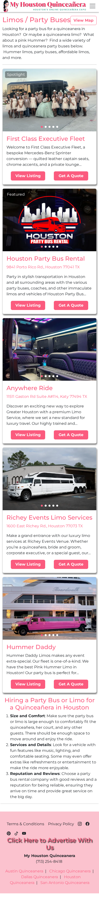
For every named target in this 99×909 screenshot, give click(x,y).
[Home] (6, 6)
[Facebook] (87, 823)
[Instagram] (80, 823)
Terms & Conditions (25, 824)
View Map (83, 20)
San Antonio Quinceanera (64, 882)
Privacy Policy (61, 824)
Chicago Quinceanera (70, 871)
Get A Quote (71, 176)
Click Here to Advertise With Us (49, 843)
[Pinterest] (8, 833)
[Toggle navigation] (92, 6)
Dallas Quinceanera (39, 877)
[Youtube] (24, 833)
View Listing (28, 176)
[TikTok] (16, 833)
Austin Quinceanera (24, 871)
